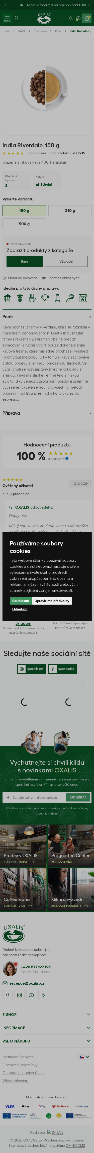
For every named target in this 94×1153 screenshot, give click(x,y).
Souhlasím (20, 600)
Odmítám (19, 609)
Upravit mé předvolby (52, 600)
